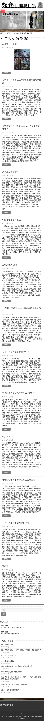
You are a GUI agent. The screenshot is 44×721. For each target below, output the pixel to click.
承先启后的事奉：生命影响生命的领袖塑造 (16, 666)
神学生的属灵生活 (7, 661)
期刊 (8, 33)
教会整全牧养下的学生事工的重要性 (18, 480)
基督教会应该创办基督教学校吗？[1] (18, 393)
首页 (1, 33)
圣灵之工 (6, 436)
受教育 (5, 566)
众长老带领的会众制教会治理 (12, 672)
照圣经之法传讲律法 (8, 655)
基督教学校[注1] (9, 265)
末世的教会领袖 (7, 645)
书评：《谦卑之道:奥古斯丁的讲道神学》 (15, 684)
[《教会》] (22, 4)
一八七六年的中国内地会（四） (16, 523)
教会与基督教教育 (10, 172)
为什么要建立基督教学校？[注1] (16, 352)
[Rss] (22, 714)
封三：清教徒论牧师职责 (10, 690)
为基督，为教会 (9, 44)
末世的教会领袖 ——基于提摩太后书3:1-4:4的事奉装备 (21, 650)
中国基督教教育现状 (11, 220)
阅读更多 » (6, 73)
